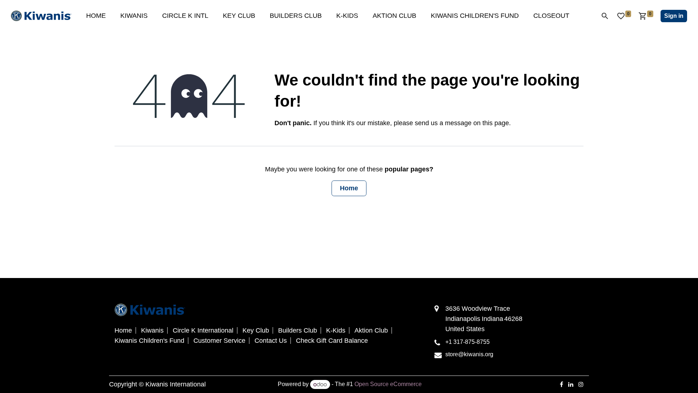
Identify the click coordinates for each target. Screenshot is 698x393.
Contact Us (270, 340)
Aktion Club (371, 330)
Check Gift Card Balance (332, 340)
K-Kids (335, 330)
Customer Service (219, 340)
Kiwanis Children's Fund (149, 340)
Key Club (255, 330)
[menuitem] (96, 16)
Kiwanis (152, 330)
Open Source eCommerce (388, 384)
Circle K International (203, 330)
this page (495, 123)
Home (349, 188)
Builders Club (297, 330)
